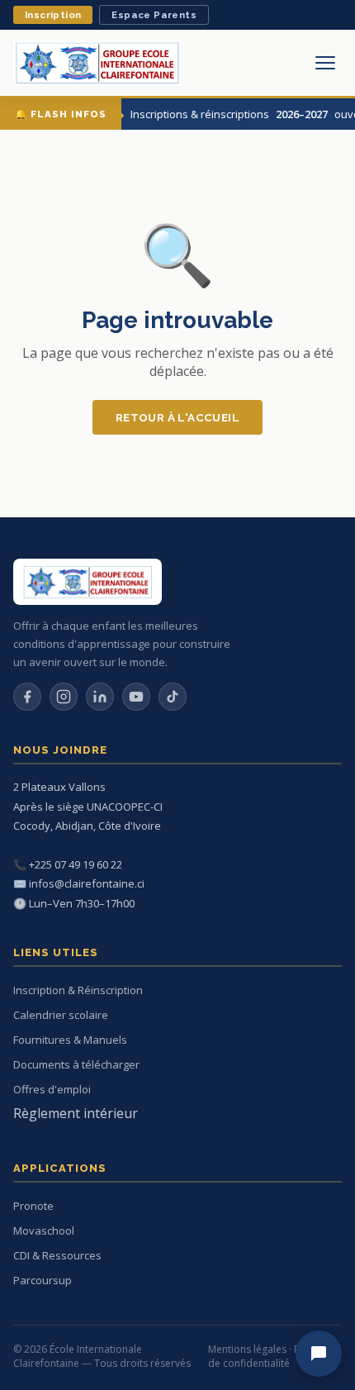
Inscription (53, 15)
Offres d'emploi (52, 1089)
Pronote (33, 1205)
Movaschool (43, 1230)
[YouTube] (136, 697)
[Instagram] (64, 697)
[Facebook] (27, 697)
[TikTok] (173, 697)
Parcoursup (42, 1280)
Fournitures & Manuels (70, 1039)
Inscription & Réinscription (78, 990)
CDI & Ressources (57, 1255)
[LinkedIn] (100, 697)
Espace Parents (153, 15)
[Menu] (325, 63)
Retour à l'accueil (177, 417)
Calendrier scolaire (60, 1014)
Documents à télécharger (76, 1064)
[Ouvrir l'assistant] (319, 1353)
